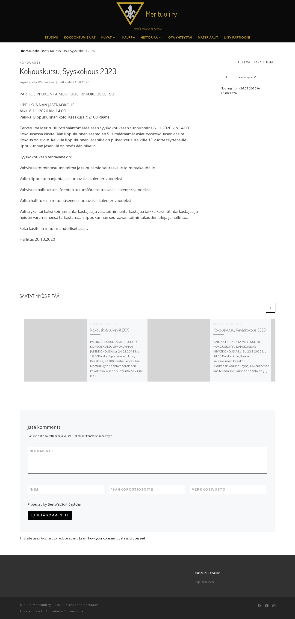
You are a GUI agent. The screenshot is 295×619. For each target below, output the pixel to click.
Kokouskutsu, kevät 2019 (109, 329)
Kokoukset (39, 51)
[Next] (270, 77)
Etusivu (25, 51)
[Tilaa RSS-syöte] (259, 606)
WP (40, 611)
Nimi (35, 489)
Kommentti (42, 451)
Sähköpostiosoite (132, 489)
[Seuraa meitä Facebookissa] (266, 606)
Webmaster (46, 82)
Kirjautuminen (204, 582)
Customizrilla (73, 611)
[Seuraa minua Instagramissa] (273, 606)
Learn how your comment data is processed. (112, 538)
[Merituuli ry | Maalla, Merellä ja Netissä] (130, 12)
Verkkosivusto (209, 489)
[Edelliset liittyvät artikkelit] (260, 308)
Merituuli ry (42, 605)
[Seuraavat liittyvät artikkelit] (270, 308)
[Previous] (226, 77)
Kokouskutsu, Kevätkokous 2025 (239, 329)
